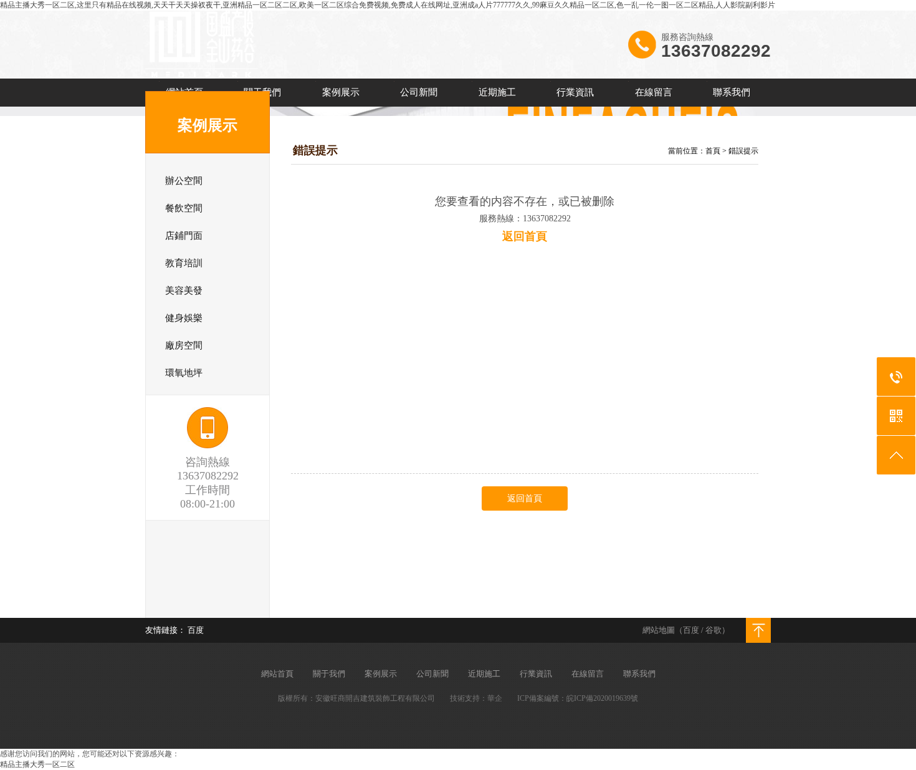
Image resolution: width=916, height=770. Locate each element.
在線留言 (653, 92)
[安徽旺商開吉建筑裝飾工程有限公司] (201, 75)
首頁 (712, 151)
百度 (691, 630)
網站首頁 (277, 673)
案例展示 (341, 92)
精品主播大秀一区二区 (37, 764)
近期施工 (497, 92)
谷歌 (713, 630)
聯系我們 (731, 92)
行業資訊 (575, 92)
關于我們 (329, 673)
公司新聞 (418, 92)
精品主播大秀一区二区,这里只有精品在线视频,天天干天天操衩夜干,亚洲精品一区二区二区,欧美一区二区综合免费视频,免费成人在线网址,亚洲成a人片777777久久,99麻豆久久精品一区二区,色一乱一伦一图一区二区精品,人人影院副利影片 (387, 5)
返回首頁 (524, 498)
